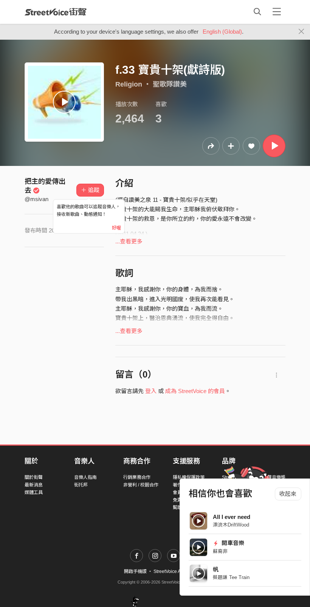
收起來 (287, 494)
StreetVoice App (169, 571)
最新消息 (34, 485)
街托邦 (81, 485)
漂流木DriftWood (231, 525)
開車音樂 (232, 543)
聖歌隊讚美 (170, 84)
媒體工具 (34, 492)
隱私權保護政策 (189, 477)
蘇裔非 (220, 551)
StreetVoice (56, 11)
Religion (128, 84)
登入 (151, 391)
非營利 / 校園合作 (140, 485)
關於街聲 (34, 477)
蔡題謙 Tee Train (231, 577)
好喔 (116, 228)
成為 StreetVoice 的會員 (195, 391)
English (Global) (222, 31)
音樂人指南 (85, 477)
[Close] (301, 31)
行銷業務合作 (136, 477)
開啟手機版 (135, 571)
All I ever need (231, 517)
